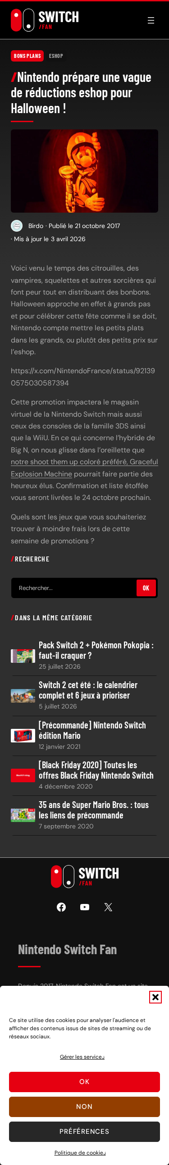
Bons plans (27, 55)
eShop (56, 55)
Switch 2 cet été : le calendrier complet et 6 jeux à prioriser (88, 690)
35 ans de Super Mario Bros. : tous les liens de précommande (94, 809)
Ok (84, 1081)
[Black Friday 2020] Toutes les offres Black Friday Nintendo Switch (96, 770)
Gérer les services (82, 1056)
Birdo (35, 226)
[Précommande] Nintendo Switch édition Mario (92, 730)
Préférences (84, 1131)
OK (146, 588)
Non (84, 1106)
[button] (155, 997)
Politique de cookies (80, 1152)
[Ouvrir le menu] (151, 20)
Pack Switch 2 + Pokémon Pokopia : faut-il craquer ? (96, 650)
